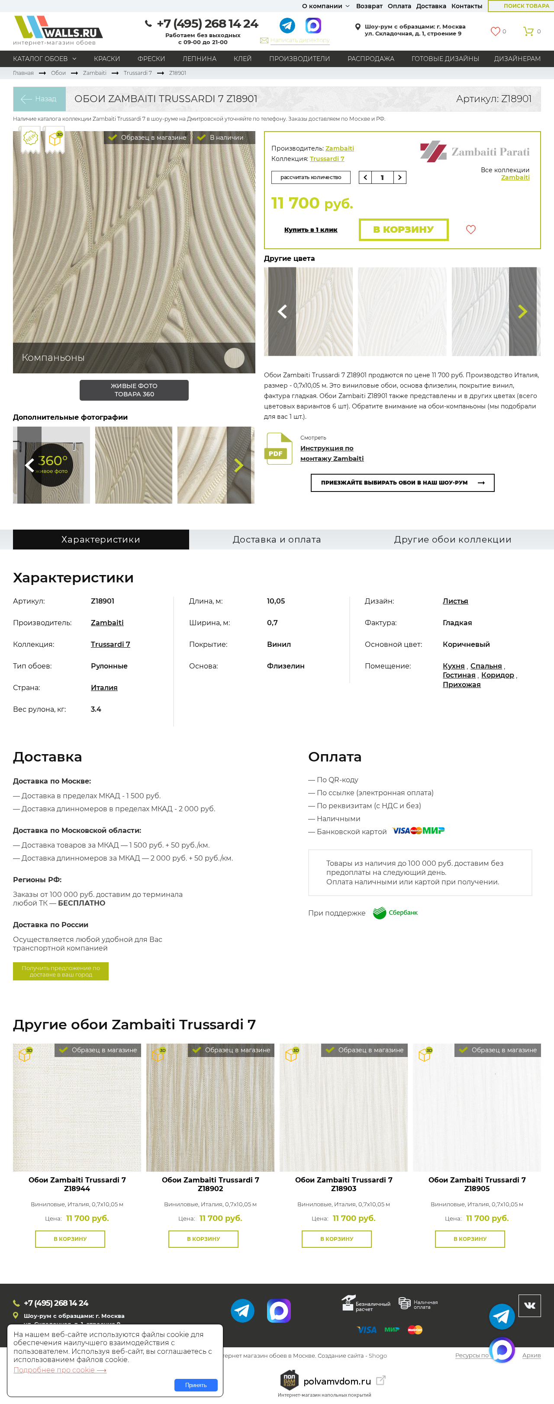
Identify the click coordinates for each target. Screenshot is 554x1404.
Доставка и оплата (277, 539)
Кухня (454, 666)
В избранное (471, 230)
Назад (45, 99)
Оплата (399, 6)
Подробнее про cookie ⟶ (59, 1370)
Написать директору (300, 39)
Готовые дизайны (446, 59)
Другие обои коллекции (453, 539)
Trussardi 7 (138, 73)
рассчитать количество (310, 177)
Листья (455, 601)
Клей (243, 59)
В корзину (403, 229)
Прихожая (462, 685)
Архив (531, 1356)
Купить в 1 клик (311, 230)
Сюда (29, 465)
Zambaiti (94, 73)
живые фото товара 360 (134, 390)
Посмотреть (77, 1152)
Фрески (151, 59)
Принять (196, 1385)
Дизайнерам (517, 59)
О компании (322, 6)
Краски (107, 59)
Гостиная (459, 675)
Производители (299, 59)
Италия (104, 688)
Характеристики (100, 539)
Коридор (497, 675)
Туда (239, 465)
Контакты (467, 6)
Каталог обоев (40, 59)
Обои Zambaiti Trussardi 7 (77, 1184)
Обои (58, 73)
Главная (23, 73)
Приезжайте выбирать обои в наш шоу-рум (394, 482)
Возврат (369, 6)
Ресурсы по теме (479, 1356)
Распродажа (371, 59)
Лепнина (199, 59)
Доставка (431, 6)
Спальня (486, 666)
